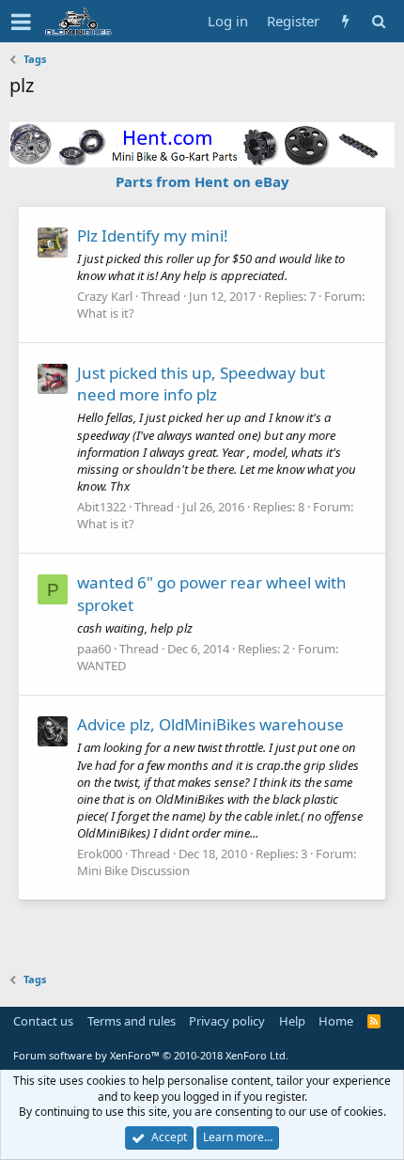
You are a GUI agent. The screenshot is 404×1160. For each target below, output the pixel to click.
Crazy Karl (104, 296)
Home (336, 1020)
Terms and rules (131, 1020)
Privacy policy (227, 1020)
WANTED (101, 665)
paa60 (94, 648)
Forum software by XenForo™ (150, 1055)
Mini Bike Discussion (133, 870)
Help (292, 1020)
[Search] (378, 21)
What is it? (105, 313)
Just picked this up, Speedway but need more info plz (201, 384)
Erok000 (99, 853)
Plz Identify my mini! (152, 235)
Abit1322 (101, 506)
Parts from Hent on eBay (202, 181)
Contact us (43, 1020)
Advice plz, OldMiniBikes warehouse (210, 724)
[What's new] (345, 21)
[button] (21, 21)
